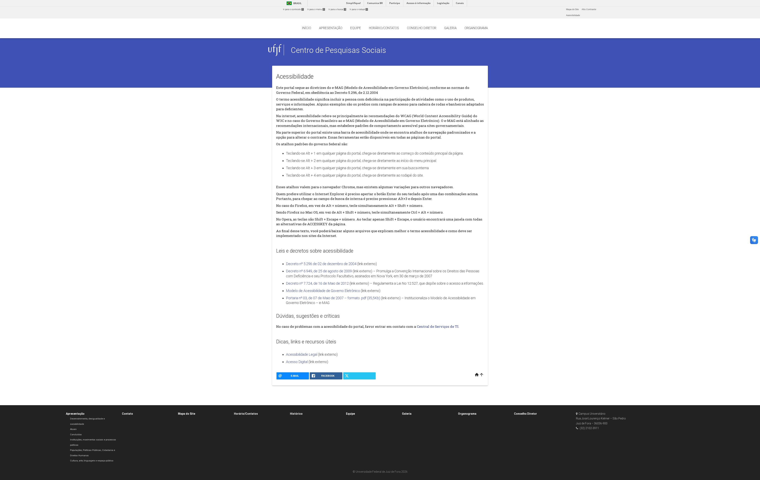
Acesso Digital (297, 362)
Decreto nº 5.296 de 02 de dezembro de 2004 (321, 264)
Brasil (293, 3)
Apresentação (75, 413)
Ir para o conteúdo (293, 9)
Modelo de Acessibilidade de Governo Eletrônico (323, 291)
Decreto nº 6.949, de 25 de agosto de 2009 (319, 271)
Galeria (406, 413)
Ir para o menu (315, 9)
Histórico (296, 413)
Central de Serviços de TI (437, 326)
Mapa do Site (572, 9)
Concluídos (76, 434)
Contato (127, 413)
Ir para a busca (337, 9)
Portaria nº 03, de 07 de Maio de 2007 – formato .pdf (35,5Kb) (333, 298)
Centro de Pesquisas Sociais (338, 50)
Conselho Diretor (525, 413)
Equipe (350, 413)
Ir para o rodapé (358, 9)
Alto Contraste (589, 9)
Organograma (467, 413)
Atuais (73, 429)
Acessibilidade (573, 15)
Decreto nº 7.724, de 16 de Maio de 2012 (317, 283)
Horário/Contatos (246, 413)
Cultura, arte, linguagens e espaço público (91, 460)
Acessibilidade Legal (301, 354)
